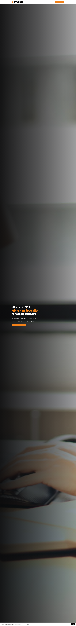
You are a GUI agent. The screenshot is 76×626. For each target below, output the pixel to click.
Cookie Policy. (27, 624)
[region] (38, 624)
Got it (73, 624)
